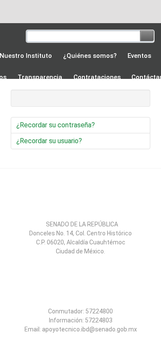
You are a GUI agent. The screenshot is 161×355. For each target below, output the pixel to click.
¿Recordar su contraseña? (55, 125)
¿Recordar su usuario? (49, 141)
